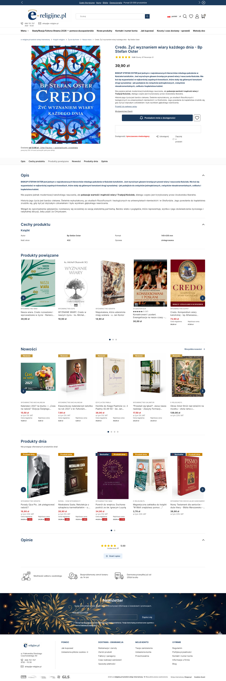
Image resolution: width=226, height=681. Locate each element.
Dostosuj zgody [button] (132, 351)
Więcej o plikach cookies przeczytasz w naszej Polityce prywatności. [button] (82, 343)
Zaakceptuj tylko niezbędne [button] (102, 351)
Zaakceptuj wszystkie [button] (158, 351)
